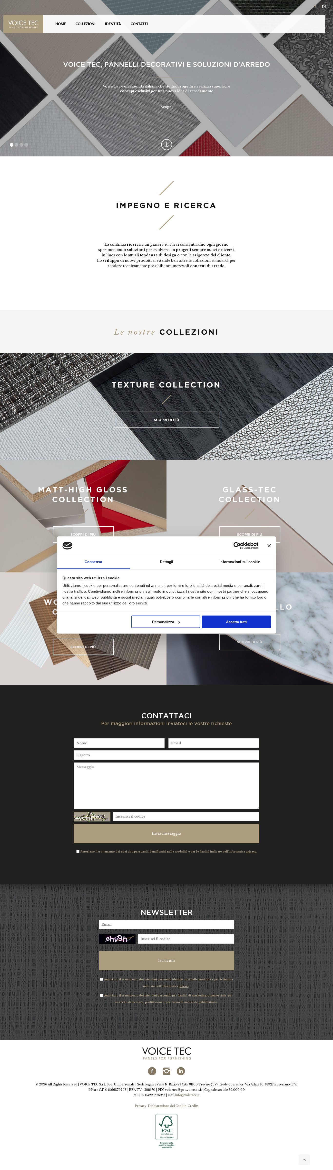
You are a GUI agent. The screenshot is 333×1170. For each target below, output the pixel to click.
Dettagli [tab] (166, 562)
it (314, 6)
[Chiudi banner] (269, 545)
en (324, 6)
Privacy (141, 1106)
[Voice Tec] (25, 24)
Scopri (167, 107)
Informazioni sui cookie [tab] (239, 562)
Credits (193, 1106)
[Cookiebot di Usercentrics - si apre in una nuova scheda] (237, 545)
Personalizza (163, 622)
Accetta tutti (236, 622)
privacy (251, 851)
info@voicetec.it (187, 1095)
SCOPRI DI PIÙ (166, 420)
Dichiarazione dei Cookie (167, 1106)
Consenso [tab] (93, 562)
